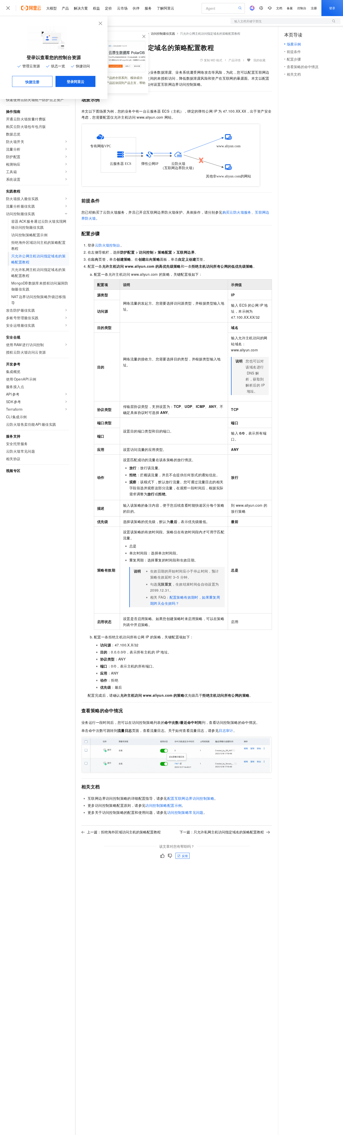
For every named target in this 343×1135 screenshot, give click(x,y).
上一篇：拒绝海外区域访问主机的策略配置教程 (124, 831)
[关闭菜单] (8, 8)
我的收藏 (259, 60)
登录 (332, 8)
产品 (65, 8)
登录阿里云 (75, 81)
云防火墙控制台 (107, 245)
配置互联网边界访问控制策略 (190, 798)
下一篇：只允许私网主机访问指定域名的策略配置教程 (222, 831)
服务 (148, 8)
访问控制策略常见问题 (185, 812)
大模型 (51, 8)
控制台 (301, 8)
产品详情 (234, 60)
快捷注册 (32, 81)
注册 (314, 8)
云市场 (122, 8)
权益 (96, 8)
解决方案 (81, 8)
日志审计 (226, 730)
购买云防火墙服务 (236, 212)
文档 (279, 8)
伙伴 (136, 8)
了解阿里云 (165, 8)
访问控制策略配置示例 (163, 805)
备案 (290, 8)
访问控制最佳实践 (163, 33)
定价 (108, 8)
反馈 (185, 856)
